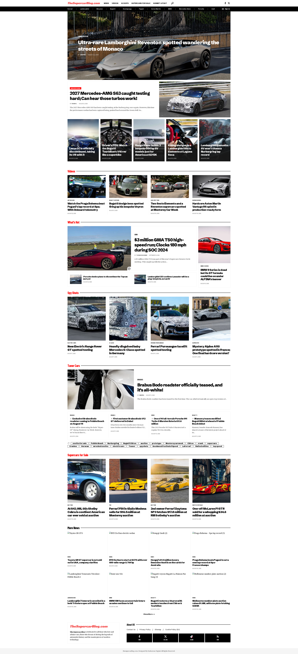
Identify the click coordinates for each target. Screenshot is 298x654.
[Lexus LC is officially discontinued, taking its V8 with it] (83, 140)
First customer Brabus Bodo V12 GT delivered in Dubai (128, 420)
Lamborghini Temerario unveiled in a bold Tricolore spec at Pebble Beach (86, 602)
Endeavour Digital (154, 651)
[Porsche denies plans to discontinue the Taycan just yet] (76, 279)
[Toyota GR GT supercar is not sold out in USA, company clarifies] (87, 543)
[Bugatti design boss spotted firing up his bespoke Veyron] (128, 186)
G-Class (111, 343)
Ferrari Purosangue (157, 343)
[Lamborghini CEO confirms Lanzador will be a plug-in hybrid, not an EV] (140, 279)
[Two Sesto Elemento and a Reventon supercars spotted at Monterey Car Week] (170, 186)
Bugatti (112, 9)
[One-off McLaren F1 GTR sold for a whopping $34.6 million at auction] (211, 481)
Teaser (132, 446)
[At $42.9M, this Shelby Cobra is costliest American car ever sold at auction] (87, 481)
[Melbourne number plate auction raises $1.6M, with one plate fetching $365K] (211, 583)
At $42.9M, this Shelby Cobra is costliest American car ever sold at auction (86, 512)
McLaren (100, 9)
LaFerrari (186, 446)
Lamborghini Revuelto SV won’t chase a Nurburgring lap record (214, 150)
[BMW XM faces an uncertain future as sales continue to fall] (128, 583)
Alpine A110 (195, 343)
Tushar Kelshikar (141, 255)
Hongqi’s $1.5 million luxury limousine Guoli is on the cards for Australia (168, 562)
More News (74, 527)
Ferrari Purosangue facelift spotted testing (169, 348)
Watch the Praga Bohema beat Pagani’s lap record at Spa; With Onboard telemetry (86, 206)
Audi (213, 9)
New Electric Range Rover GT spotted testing (85, 348)
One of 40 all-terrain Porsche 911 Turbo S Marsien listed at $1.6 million (169, 421)
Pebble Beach (97, 443)
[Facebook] (225, 3)
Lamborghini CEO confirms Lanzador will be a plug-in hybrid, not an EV (168, 277)
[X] (228, 3)
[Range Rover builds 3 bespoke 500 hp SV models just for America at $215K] (149, 140)
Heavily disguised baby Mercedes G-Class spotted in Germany (127, 350)
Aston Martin (156, 9)
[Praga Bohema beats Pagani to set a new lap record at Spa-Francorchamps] (211, 543)
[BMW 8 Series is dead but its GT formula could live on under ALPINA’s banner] (214, 244)
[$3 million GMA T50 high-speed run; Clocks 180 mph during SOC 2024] (99, 248)
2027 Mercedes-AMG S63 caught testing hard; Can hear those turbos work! (110, 96)
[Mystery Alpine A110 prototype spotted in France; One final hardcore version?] (211, 319)
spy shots (144, 446)
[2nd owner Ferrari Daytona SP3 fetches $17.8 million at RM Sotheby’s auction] (170, 481)
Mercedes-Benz (185, 9)
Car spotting (155, 200)
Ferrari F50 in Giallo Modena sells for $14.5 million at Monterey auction (127, 512)
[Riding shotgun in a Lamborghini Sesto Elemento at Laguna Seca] (182, 140)
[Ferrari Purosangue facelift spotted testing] (170, 319)
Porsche (201, 9)
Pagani (141, 9)
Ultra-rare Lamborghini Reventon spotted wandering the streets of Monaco (148, 45)
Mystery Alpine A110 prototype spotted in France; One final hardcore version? (211, 350)
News (153, 415)
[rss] (217, 638)
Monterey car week (174, 443)
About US (131, 624)
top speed (217, 446)
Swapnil (83, 54)
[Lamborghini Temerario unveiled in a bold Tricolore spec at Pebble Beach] (87, 583)
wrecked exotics (100, 446)
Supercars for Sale (78, 455)
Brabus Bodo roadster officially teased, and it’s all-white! (179, 387)
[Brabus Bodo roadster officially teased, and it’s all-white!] (101, 389)
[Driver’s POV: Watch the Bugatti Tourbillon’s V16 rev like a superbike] (116, 140)
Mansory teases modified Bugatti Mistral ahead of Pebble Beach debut (208, 421)
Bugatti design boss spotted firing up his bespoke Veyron (126, 205)
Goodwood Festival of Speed (165, 446)
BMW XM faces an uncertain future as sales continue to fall (127, 602)
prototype (156, 443)
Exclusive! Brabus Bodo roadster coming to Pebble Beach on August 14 (87, 421)
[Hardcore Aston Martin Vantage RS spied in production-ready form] (211, 186)
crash (200, 443)
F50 (110, 505)
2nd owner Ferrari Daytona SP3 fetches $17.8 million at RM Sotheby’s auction (169, 512)
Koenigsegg (127, 9)
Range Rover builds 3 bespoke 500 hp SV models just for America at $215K (148, 150)
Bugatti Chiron (129, 443)
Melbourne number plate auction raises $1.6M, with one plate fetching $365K (211, 603)
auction (144, 443)
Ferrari (70, 9)
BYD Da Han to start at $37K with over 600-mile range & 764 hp (128, 561)
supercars (212, 443)
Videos (71, 171)
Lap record (71, 200)
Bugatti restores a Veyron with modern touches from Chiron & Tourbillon (166, 603)
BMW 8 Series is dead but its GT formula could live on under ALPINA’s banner (214, 274)
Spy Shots (73, 292)
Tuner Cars (74, 365)
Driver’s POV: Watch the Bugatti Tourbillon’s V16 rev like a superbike (114, 150)
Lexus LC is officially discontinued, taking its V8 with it (82, 151)
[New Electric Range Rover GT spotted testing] (87, 319)
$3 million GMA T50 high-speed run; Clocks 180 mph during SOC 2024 (160, 245)
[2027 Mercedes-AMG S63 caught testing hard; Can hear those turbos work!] (195, 99)
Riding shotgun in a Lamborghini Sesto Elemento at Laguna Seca (180, 150)
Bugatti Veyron (114, 200)
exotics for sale (80, 443)
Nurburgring (196, 200)
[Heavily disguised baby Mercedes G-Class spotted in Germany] (128, 319)
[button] (172, 3)
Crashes (73, 446)
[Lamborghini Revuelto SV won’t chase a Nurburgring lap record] (214, 140)
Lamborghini (84, 9)
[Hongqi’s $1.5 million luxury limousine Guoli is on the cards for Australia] (170, 543)
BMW (170, 9)
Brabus (140, 379)
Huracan (85, 446)
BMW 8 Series (205, 266)
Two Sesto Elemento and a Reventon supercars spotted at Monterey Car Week (168, 206)
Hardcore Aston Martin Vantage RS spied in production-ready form (206, 206)
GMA (136, 234)
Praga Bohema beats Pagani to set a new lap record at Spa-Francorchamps (210, 562)
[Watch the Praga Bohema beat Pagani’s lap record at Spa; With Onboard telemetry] (87, 186)
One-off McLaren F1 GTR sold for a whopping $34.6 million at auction (209, 512)
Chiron (190, 443)
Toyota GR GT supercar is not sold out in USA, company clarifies (85, 561)
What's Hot (73, 222)
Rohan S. (74, 103)
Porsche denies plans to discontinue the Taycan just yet (105, 277)
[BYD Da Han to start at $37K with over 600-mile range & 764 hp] (128, 543)
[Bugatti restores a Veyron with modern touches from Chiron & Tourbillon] (170, 583)
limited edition (202, 446)
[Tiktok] (191, 638)
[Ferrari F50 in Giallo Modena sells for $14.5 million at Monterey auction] (128, 481)
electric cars (72, 343)
